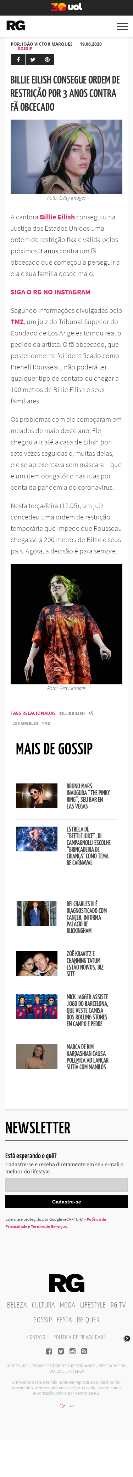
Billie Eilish (57, 216)
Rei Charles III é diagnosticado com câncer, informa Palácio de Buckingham (87, 918)
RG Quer (88, 1320)
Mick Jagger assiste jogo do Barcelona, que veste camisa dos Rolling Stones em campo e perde (88, 1011)
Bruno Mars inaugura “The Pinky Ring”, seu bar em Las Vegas (88, 796)
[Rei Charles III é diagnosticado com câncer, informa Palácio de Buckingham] (36, 924)
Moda (68, 1305)
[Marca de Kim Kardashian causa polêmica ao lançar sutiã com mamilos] (36, 1067)
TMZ (17, 321)
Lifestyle (93, 1305)
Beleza (17, 1305)
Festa (64, 1320)
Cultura (43, 1305)
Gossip (25, 48)
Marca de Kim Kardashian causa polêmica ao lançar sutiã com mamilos (88, 1057)
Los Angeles (25, 723)
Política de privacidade (80, 1337)
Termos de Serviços (49, 1226)
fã (90, 713)
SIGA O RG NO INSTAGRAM (50, 291)
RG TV (118, 1305)
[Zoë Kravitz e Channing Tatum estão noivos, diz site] (36, 974)
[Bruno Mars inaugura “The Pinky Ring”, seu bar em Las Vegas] (36, 806)
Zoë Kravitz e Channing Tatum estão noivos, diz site (85, 964)
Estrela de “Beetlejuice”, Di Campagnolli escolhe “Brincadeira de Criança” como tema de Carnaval (89, 847)
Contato (36, 1337)
